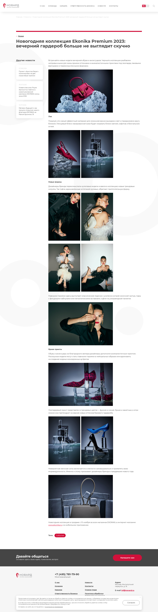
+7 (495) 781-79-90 (67, 574)
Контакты (113, 6)
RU (144, 6)
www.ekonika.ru (55, 525)
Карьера (63, 6)
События (60, 536)
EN (147, 6)
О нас (42, 6)
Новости (102, 6)
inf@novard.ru (127, 590)
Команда (52, 6)
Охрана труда (91, 590)
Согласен (131, 603)
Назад (21, 36)
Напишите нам (127, 558)
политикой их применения (54, 607)
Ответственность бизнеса (82, 6)
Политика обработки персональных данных (95, 595)
